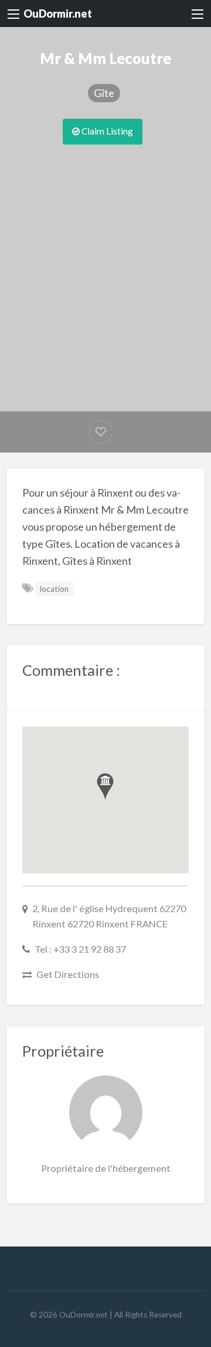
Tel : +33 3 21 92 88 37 (80, 948)
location (54, 589)
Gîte (104, 92)
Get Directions (67, 974)
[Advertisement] (105, 256)
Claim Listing (106, 131)
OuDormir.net (57, 13)
